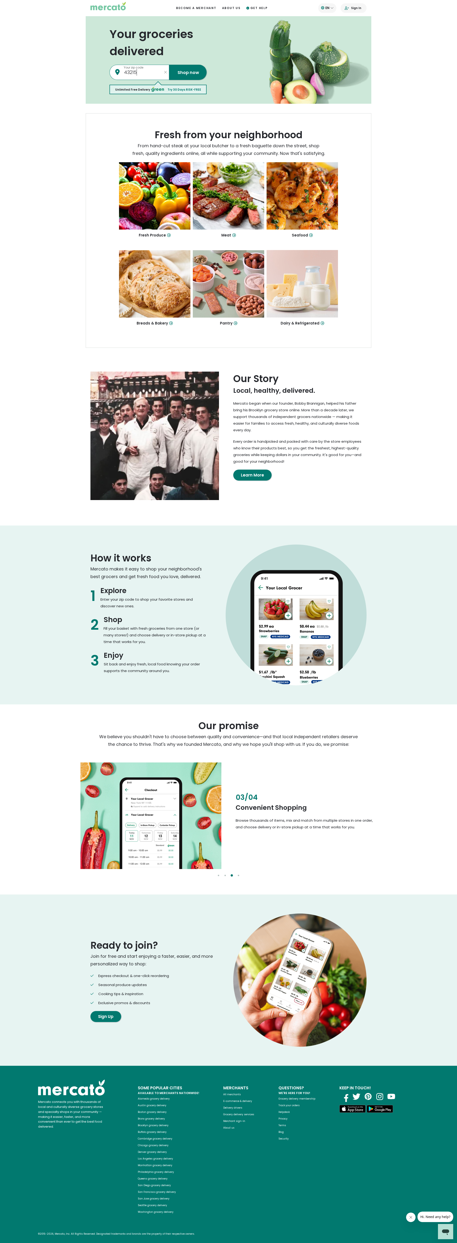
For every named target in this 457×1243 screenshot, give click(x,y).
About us (231, 8)
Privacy (283, 1118)
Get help (259, 8)
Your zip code (133, 67)
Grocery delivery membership (296, 1099)
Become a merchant (196, 8)
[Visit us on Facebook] (344, 1096)
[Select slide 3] (231, 875)
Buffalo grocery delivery (152, 1132)
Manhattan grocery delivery (155, 1165)
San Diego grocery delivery (154, 1185)
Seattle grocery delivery (152, 1205)
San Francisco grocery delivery (157, 1192)
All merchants (232, 1094)
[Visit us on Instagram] (379, 1096)
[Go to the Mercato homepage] (108, 8)
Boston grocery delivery (152, 1112)
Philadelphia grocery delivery (156, 1172)
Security (283, 1138)
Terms (282, 1125)
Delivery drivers (232, 1108)
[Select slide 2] (225, 875)
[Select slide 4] (238, 875)
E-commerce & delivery (237, 1101)
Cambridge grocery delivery (155, 1138)
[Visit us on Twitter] (356, 1096)
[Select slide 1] (218, 875)
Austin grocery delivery (152, 1105)
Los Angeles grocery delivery (155, 1158)
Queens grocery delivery (153, 1178)
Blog (281, 1132)
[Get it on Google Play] (380, 1109)
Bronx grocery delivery (151, 1118)
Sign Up (106, 1016)
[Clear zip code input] (165, 72)
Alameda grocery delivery (154, 1099)
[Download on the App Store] (352, 1109)
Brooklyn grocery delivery (153, 1125)
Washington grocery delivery (156, 1212)
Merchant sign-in (234, 1121)
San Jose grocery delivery (153, 1198)
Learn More (252, 475)
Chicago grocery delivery (153, 1145)
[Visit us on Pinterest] (368, 1096)
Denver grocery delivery (152, 1152)
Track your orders (289, 1105)
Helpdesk (284, 1112)
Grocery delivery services (238, 1114)
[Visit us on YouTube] (391, 1096)
